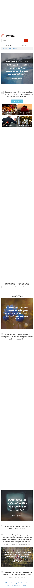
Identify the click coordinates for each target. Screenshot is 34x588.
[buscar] (26, 40)
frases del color (21, 287)
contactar (12, 583)
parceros (10, 585)
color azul (13, 287)
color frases (29, 289)
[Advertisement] (17, 17)
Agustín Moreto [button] (17, 101)
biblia (5, 583)
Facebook (17, 585)
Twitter (24, 585)
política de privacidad (22, 583)
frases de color (6, 287)
